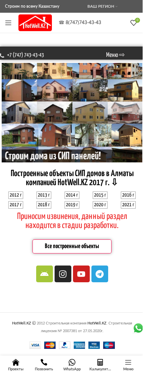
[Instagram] (63, 274)
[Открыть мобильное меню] (8, 22)
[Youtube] (81, 274)
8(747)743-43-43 (83, 22)
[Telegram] (99, 274)
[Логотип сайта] (35, 22)
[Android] (44, 274)
